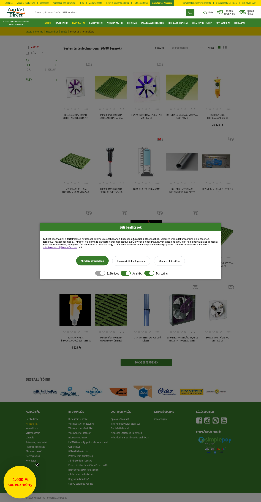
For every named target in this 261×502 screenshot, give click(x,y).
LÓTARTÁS (132, 22)
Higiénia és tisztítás (35, 446)
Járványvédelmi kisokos (80, 460)
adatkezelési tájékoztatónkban (60, 247)
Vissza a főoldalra (34, 31)
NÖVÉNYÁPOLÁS (223, 22)
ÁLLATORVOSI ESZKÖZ (202, 22)
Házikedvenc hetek (77, 437)
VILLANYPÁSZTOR (115, 22)
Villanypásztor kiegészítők (81, 423)
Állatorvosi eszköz (34, 451)
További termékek (146, 362)
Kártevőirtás (32, 428)
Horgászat (31, 460)
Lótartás (30, 437)
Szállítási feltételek (120, 428)
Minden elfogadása (92, 260)
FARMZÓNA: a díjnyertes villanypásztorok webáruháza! (88, 444)
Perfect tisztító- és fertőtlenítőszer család (88, 465)
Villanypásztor (33, 433)
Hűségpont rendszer (78, 419)
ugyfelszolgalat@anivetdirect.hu (197, 3)
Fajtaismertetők (141, 2)
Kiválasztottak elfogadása (131, 260)
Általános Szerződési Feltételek (126, 433)
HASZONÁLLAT (78, 22)
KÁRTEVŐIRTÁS (96, 22)
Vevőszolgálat (160, 419)
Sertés (64, 31)
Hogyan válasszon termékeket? (83, 469)
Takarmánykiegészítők (37, 442)
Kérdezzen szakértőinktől (80, 474)
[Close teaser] (37, 464)
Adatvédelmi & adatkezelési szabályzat (130, 437)
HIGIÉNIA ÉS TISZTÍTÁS (178, 22)
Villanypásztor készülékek (81, 428)
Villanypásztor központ (79, 433)
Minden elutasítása (169, 260)
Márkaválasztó (95, 2)
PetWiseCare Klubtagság (80, 456)
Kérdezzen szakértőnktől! (64, 2)
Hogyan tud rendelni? (78, 479)
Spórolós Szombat (120, 419)
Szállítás (9, 2)
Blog (82, 2)
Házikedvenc (32, 419)
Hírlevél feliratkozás (78, 451)
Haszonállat (52, 31)
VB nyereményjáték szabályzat (126, 423)
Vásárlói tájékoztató (26, 2)
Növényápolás (33, 456)
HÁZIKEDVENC (62, 22)
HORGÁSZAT (239, 22)
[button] (20, 482)
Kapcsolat (44, 2)
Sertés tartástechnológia (82, 31)
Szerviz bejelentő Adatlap (117, 2)
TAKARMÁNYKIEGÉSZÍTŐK (152, 22)
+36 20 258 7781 (249, 3)
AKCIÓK (48, 22)
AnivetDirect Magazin (162, 2)
